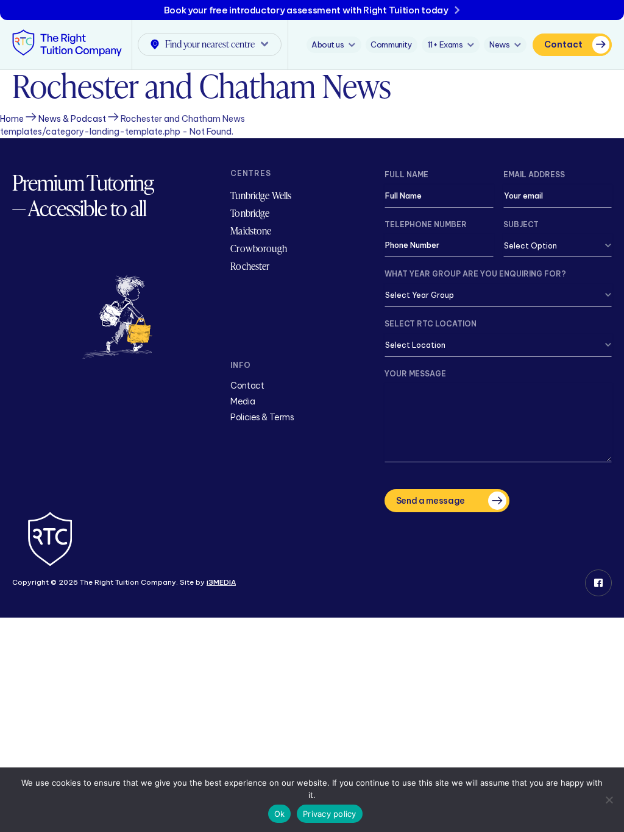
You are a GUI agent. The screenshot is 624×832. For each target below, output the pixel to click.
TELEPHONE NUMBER (426, 224)
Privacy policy (329, 814)
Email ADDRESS (534, 174)
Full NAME (406, 174)
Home (12, 118)
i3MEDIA (221, 582)
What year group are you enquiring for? (475, 273)
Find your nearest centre (210, 44)
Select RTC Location (431, 323)
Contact (563, 44)
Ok (279, 814)
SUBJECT (521, 224)
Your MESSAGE (415, 373)
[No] (609, 800)
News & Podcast (72, 118)
